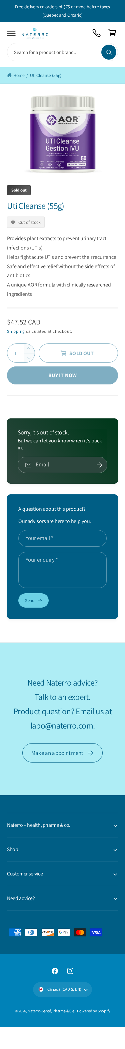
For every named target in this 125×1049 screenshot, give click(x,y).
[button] (11, 33)
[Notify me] (99, 465)
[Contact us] (97, 33)
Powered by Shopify (93, 1010)
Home (18, 75)
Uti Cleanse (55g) (46, 75)
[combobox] (62, 52)
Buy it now (62, 375)
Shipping (16, 331)
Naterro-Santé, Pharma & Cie (51, 1010)
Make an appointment (57, 753)
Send (29, 600)
